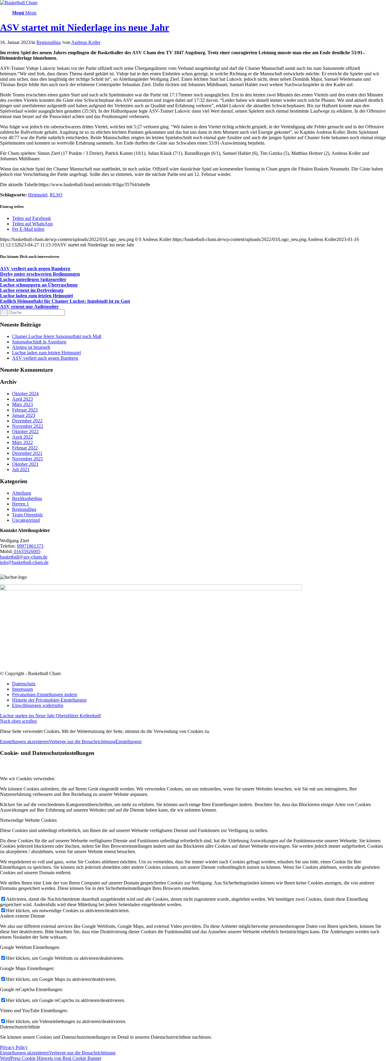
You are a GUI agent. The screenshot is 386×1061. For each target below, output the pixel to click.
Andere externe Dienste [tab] (22, 916)
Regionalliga (48, 42)
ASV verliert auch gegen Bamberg (45, 358)
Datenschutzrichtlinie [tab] (20, 1026)
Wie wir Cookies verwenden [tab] (27, 778)
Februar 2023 (25, 409)
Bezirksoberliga (27, 498)
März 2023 (22, 404)
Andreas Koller (85, 42)
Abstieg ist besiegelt (31, 347)
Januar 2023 (23, 415)
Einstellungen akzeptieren (24, 741)
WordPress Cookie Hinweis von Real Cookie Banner (50, 1058)
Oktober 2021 (25, 464)
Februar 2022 (25, 447)
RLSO (56, 194)
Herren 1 (20, 503)
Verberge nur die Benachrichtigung (82, 741)
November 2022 (27, 426)
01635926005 (26, 551)
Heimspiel (37, 194)
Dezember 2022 (27, 420)
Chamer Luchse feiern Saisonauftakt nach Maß (56, 336)
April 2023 (22, 399)
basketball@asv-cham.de (23, 556)
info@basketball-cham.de (24, 562)
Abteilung (21, 493)
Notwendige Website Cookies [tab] (28, 820)
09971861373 (30, 546)
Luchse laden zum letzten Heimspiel (46, 352)
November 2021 (27, 458)
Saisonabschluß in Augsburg (39, 341)
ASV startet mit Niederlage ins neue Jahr (84, 27)
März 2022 (22, 442)
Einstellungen (128, 741)
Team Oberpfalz (27, 514)
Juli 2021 (21, 469)
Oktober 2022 (25, 431)
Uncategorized (26, 520)
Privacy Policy (14, 1047)
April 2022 (22, 437)
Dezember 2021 (27, 453)
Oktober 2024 (25, 393)
